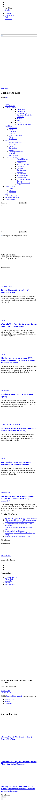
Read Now (4, 88)
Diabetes (11, 133)
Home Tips (20, 117)
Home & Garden (10, 107)
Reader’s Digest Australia (14, 696)
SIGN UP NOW (6, 556)
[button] (19, 255)
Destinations (13, 148)
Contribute (8, 19)
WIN (6, 194)
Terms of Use (9, 699)
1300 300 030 (9, 15)
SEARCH (23, 203)
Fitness (11, 137)
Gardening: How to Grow (25, 115)
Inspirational (21, 166)
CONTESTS (13, 196)
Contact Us (8, 13)
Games (11, 188)
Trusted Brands (10, 584)
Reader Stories (21, 174)
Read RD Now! (10, 106)
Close (3, 797)
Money (19, 118)
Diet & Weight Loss (15, 135)
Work (19, 185)
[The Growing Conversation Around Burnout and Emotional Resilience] (13, 456)
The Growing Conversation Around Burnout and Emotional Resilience (16, 463)
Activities (12, 153)
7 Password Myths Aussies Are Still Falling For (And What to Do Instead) (18, 429)
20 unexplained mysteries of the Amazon (18, 536)
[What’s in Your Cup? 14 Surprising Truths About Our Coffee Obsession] (13, 318)
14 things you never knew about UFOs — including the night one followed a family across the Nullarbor (18, 360)
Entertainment (21, 161)
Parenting (20, 172)
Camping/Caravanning (16, 152)
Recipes (19, 122)
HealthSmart (9, 126)
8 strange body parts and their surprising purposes (20, 518)
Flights (11, 146)
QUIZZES (12, 192)
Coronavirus (13, 128)
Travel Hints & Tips (15, 142)
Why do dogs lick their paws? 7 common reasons (20, 520)
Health (3, 458)
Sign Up (7, 10)
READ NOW (5, 691)
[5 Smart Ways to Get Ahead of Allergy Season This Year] (13, 284)
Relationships (21, 177)
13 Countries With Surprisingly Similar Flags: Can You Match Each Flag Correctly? (17, 498)
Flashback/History (23, 164)
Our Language (21, 170)
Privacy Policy (9, 579)
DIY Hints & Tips (22, 109)
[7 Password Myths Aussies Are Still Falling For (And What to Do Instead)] (13, 422)
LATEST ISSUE (6, 692)
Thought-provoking (23, 183)
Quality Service (10, 199)
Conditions (12, 131)
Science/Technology (23, 179)
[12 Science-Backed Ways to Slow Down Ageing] (13, 388)
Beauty (11, 129)
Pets (18, 120)
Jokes (10, 190)
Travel (7, 141)
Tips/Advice (13, 139)
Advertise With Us (11, 577)
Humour (19, 163)
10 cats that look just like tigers (15, 531)
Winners (7, 583)
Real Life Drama (22, 175)
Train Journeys (13, 155)
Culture (3, 320)
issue (6, 97)
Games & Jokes (10, 186)
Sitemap (7, 701)
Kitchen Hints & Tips (24, 124)
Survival (19, 181)
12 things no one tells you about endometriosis (19, 522)
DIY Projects (21, 111)
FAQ (6, 17)
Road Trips (12, 144)
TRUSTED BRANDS (12, 197)
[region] (19, 250)
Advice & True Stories (12, 157)
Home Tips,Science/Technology (11, 424)
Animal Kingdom (22, 159)
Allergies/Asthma (6, 286)
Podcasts (20, 168)
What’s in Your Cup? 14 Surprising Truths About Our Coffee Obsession (18, 325)
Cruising (11, 150)
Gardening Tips (22, 113)
